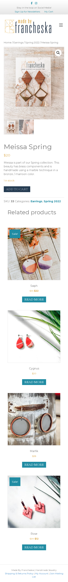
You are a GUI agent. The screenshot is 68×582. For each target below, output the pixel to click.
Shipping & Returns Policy (19, 573)
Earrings (18, 42)
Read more (34, 299)
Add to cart (17, 189)
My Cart (48, 11)
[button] (58, 52)
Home (8, 42)
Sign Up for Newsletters (27, 11)
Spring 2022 (32, 42)
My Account (41, 573)
